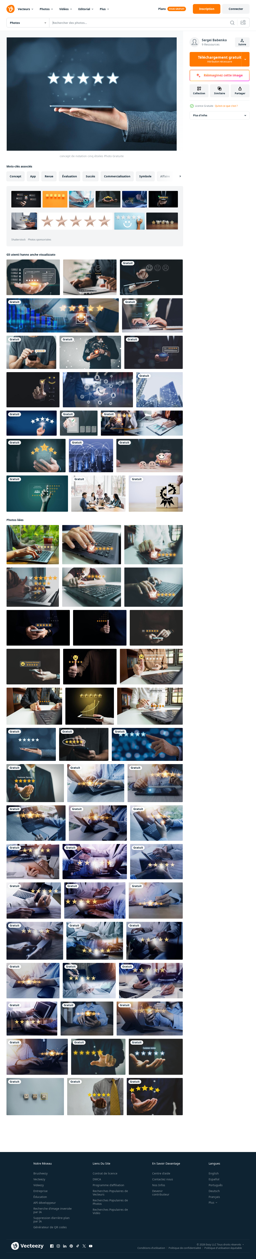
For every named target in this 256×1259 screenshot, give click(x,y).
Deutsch (214, 1191)
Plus (103, 9)
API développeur (44, 1203)
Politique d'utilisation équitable (223, 1248)
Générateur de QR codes (50, 1227)
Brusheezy (40, 1173)
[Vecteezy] (10, 9)
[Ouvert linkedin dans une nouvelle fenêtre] (64, 1246)
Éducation (40, 1197)
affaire (165, 176)
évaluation (69, 176)
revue (49, 176)
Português (216, 1185)
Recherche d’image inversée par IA (52, 1210)
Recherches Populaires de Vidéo (110, 1211)
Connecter (236, 9)
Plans (162, 9)
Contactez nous (162, 1179)
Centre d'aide (161, 1173)
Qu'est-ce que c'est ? (226, 106)
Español (214, 1179)
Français (214, 1197)
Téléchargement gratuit (219, 59)
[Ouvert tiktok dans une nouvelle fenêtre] (77, 1246)
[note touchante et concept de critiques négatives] (31, 423)
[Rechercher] (232, 22)
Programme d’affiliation (108, 1185)
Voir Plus (162, 221)
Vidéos (64, 9)
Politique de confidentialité (185, 1248)
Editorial (84, 9)
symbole (145, 176)
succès (90, 176)
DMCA (97, 1179)
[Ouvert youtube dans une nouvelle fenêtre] (90, 1246)
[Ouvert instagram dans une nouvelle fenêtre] (58, 1246)
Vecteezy (39, 1179)
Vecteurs (24, 9)
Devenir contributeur (160, 1192)
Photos (45, 9)
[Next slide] (176, 176)
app (33, 176)
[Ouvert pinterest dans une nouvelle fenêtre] (71, 1246)
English (214, 1173)
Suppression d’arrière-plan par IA (51, 1219)
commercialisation (117, 176)
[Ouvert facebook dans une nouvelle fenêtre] (51, 1246)
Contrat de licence (105, 1173)
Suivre (242, 44)
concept (15, 176)
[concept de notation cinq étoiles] (31, 744)
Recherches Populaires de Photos (110, 1202)
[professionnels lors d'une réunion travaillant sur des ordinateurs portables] (98, 493)
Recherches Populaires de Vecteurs (110, 1192)
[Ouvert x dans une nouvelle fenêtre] (84, 1246)
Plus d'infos (200, 115)
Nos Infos (158, 1185)
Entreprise (40, 1191)
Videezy (38, 1185)
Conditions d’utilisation (151, 1248)
